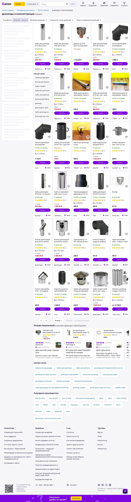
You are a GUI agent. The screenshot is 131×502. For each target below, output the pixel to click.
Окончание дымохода (90, 374)
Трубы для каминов (83, 368)
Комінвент (74, 405)
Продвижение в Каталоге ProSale (47, 445)
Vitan (54, 405)
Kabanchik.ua (102, 440)
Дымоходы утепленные (43, 381)
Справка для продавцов (43, 432)
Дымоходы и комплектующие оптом (48, 418)
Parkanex (96, 405)
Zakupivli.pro (102, 449)
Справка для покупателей (13, 432)
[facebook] (102, 485)
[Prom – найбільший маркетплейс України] (6, 4)
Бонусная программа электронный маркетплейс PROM (47, 474)
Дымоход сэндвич (79, 388)
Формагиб (58, 411)
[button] (43, 63)
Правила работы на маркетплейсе (47, 469)
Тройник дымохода (63, 381)
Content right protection (75, 449)
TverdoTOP (108, 405)
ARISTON (38, 411)
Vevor (68, 411)
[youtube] (99, 485)
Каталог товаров (8, 10)
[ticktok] (110, 485)
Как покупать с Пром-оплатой (14, 449)
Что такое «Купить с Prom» (13, 445)
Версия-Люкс (40, 398)
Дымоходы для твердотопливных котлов (108, 368)
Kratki (48, 411)
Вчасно (100, 445)
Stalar (110, 398)
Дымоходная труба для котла (100, 388)
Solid (37, 405)
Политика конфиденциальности (46, 465)
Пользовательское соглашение (46, 461)
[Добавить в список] (49, 38)
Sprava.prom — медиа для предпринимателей (44, 450)
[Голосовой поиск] (67, 4)
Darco (101, 398)
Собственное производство (85, 398)
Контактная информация (75, 440)
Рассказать (76, 498)
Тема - (44, 485)
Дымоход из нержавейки (69, 374)
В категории (32, 4)
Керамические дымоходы (83, 381)
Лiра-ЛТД (85, 405)
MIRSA (45, 405)
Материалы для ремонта (26, 10)
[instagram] (106, 485)
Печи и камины (43, 10)
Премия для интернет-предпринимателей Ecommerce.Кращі (49, 456)
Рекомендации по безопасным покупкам (18, 453)
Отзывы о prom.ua (73, 453)
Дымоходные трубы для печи (45, 374)
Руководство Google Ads (43, 479)
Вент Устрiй (53, 398)
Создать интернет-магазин (44, 436)
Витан (118, 405)
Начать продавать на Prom (44, 440)
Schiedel (63, 405)
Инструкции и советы (11, 463)
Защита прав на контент (75, 445)
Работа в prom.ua (73, 436)
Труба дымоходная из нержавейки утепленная (51, 388)
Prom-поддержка (10, 436)
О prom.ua (70, 432)
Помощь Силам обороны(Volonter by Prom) (75, 458)
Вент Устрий (66, 398)
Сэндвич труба (120, 388)
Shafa (100, 436)
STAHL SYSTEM (121, 398)
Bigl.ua (100, 432)
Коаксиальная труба (110, 374)
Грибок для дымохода (64, 368)
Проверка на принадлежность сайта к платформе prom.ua (17, 458)
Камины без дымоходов (43, 368)
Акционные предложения (13, 440)
